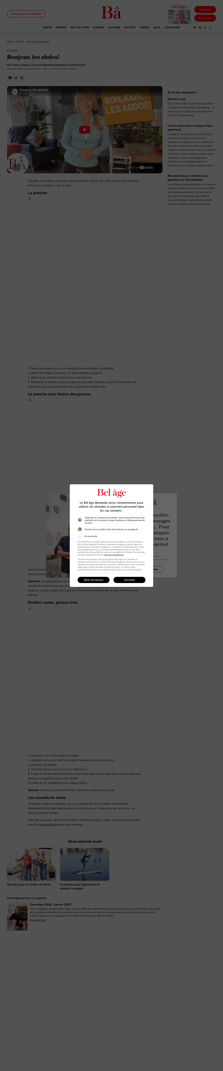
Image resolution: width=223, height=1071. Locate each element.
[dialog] (111, 535)
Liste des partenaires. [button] (114, 554)
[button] (111, 536)
